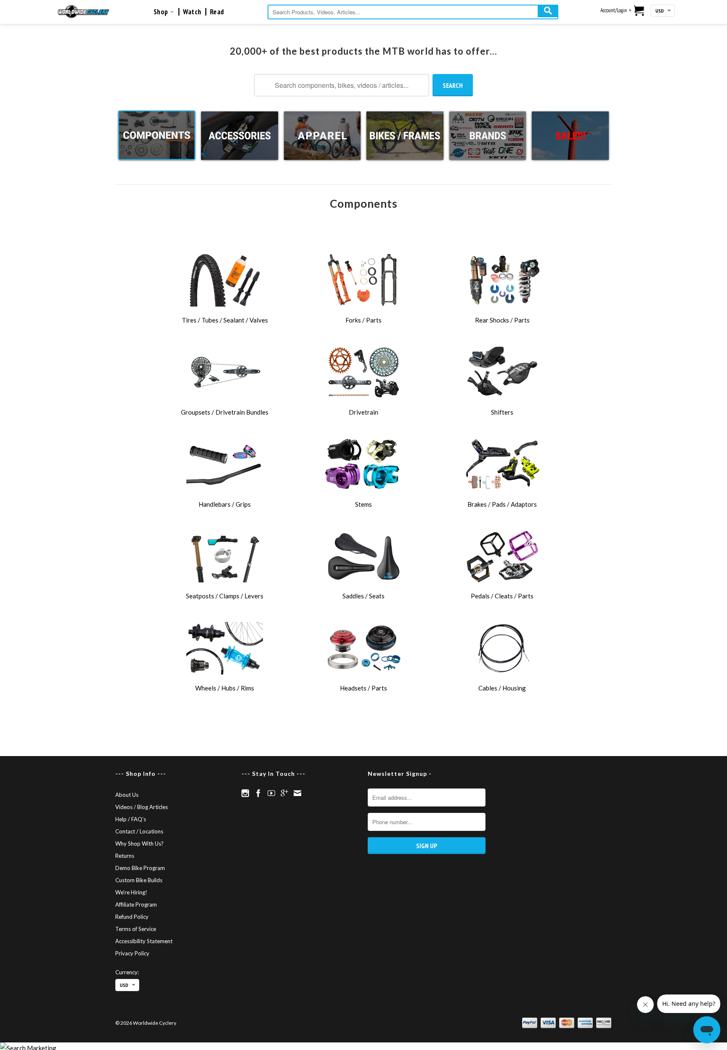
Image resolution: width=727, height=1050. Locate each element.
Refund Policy (132, 916)
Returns (124, 855)
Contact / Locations (139, 831)
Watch (192, 11)
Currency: (127, 972)
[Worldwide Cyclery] (83, 12)
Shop (162, 11)
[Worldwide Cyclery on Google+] (284, 793)
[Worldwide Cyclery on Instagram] (245, 793)
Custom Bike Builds (138, 880)
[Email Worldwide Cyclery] (297, 793)
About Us (126, 794)
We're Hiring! (131, 892)
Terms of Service (135, 929)
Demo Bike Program (140, 868)
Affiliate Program (136, 904)
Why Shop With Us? (139, 843)
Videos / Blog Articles (141, 807)
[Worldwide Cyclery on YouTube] (271, 793)
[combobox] (413, 12)
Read (217, 11)
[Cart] (639, 11)
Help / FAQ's (130, 819)
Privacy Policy (132, 953)
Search (453, 85)
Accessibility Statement (143, 941)
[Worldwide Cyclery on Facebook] (258, 793)
